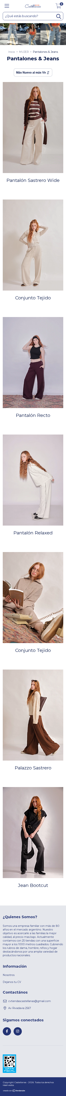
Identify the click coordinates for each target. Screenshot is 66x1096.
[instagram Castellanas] (18, 1031)
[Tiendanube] (14, 1091)
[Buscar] (58, 16)
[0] (58, 7)
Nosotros (8, 975)
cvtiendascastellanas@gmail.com (29, 1001)
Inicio (11, 52)
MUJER (24, 52)
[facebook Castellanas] (7, 1031)
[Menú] (7, 6)
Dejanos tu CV (12, 982)
